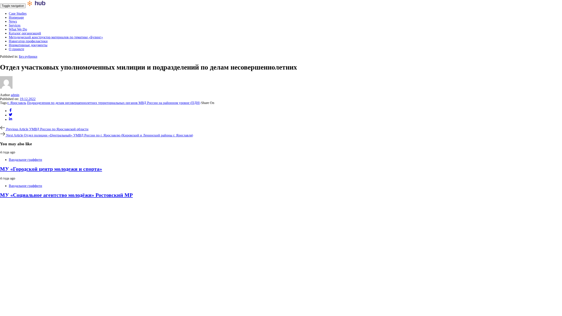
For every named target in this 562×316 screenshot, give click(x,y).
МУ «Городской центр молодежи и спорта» (51, 169)
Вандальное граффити (25, 160)
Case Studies (18, 13)
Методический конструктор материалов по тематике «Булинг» (56, 37)
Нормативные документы (28, 45)
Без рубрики (28, 56)
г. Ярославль (16, 103)
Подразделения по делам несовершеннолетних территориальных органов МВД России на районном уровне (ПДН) (113, 103)
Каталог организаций (25, 33)
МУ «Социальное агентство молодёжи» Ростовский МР (66, 195)
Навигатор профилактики (28, 41)
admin (15, 95)
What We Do (18, 29)
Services (14, 25)
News (13, 21)
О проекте (16, 49)
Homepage (16, 17)
